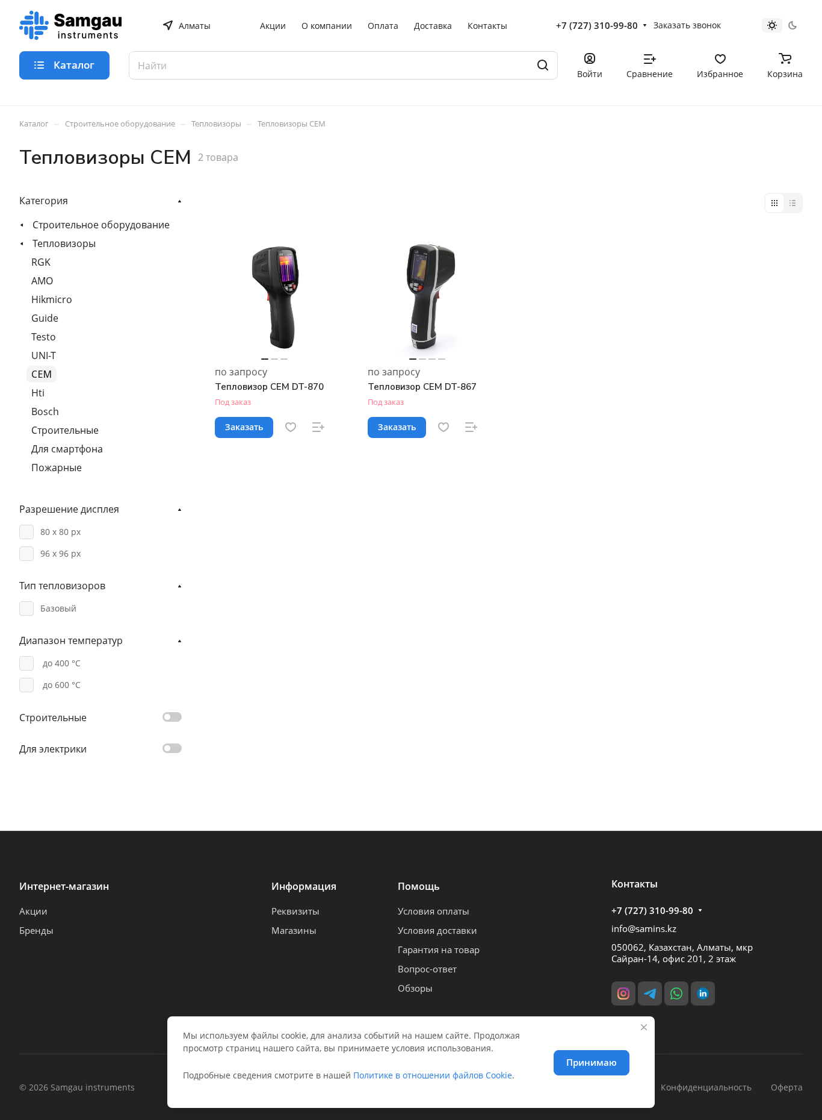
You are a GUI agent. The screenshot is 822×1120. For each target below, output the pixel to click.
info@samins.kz (643, 928)
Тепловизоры (64, 243)
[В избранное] (290, 427)
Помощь (419, 886)
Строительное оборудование (101, 224)
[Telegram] (650, 993)
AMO (42, 280)
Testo (43, 336)
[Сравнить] (318, 427)
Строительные (65, 430)
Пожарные (56, 467)
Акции (33, 911)
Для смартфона (67, 448)
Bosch (45, 411)
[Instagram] (623, 993)
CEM (41, 374)
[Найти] (543, 65)
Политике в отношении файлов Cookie (432, 1075)
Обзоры (415, 988)
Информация (303, 886)
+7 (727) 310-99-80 (597, 25)
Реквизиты (295, 911)
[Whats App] (676, 993)
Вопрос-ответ (427, 969)
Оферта (787, 1087)
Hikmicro (51, 299)
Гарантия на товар (439, 949)
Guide (44, 318)
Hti (38, 392)
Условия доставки (437, 930)
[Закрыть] (644, 1027)
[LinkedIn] (703, 993)
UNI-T (43, 355)
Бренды (36, 930)
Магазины (294, 930)
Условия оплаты (433, 911)
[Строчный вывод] (792, 203)
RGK (41, 262)
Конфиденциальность (706, 1087)
